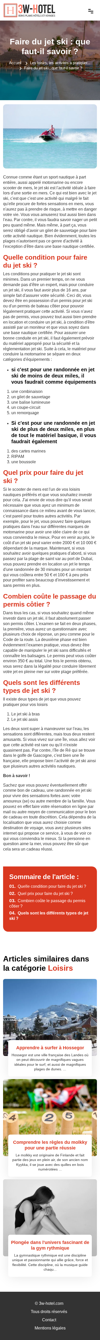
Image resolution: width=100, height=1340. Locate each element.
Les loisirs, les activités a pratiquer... (60, 63)
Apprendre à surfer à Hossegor (50, 1047)
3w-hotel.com (51, 1303)
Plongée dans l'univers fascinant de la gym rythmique (50, 1245)
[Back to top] (85, 1325)
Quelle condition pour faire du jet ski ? (47, 886)
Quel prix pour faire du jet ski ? (41, 893)
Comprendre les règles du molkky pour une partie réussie (50, 1145)
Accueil (15, 63)
